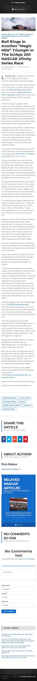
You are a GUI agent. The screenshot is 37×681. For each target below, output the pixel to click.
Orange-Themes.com (28, 676)
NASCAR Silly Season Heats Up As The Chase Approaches (16, 651)
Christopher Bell (10, 398)
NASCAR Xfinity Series (18, 90)
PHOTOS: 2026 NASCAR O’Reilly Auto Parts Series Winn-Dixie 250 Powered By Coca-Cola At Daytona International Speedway (17, 641)
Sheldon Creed (9, 409)
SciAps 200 (27, 405)
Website (4, 601)
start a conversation (27, 559)
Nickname (5, 585)
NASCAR (29, 34)
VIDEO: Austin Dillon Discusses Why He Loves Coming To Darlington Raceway (18, 514)
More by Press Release (10, 469)
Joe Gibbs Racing (9, 402)
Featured (6, 34)
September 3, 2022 (18, 517)
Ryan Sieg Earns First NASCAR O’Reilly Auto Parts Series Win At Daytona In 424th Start (18, 656)
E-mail (4, 593)
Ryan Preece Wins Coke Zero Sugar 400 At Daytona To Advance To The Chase (16, 647)
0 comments (6, 68)
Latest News (18, 34)
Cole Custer (25, 398)
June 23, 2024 (23, 67)
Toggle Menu (19, 3)
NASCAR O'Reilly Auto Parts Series (15, 37)
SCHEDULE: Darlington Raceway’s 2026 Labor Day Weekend (17, 635)
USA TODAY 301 (21, 154)
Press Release (9, 67)
